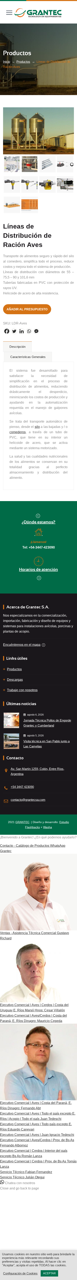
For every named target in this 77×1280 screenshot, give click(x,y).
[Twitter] (14, 331)
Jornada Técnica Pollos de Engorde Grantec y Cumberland (47, 723)
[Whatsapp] (29, 331)
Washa (47, 827)
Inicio (6, 61)
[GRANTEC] (38, 13)
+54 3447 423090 (22, 787)
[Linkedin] (21, 331)
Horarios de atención (38, 569)
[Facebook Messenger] (36, 331)
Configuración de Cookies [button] (20, 1273)
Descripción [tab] (17, 346)
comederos (17, 432)
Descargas (15, 679)
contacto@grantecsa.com (28, 799)
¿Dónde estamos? (38, 522)
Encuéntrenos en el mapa (21, 644)
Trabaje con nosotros (22, 690)
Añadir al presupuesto (27, 309)
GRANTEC (22, 822)
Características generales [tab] (28, 357)
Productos (14, 669)
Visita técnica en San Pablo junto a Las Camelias (46, 743)
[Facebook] (6, 331)
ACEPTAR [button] (49, 1273)
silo (37, 427)
